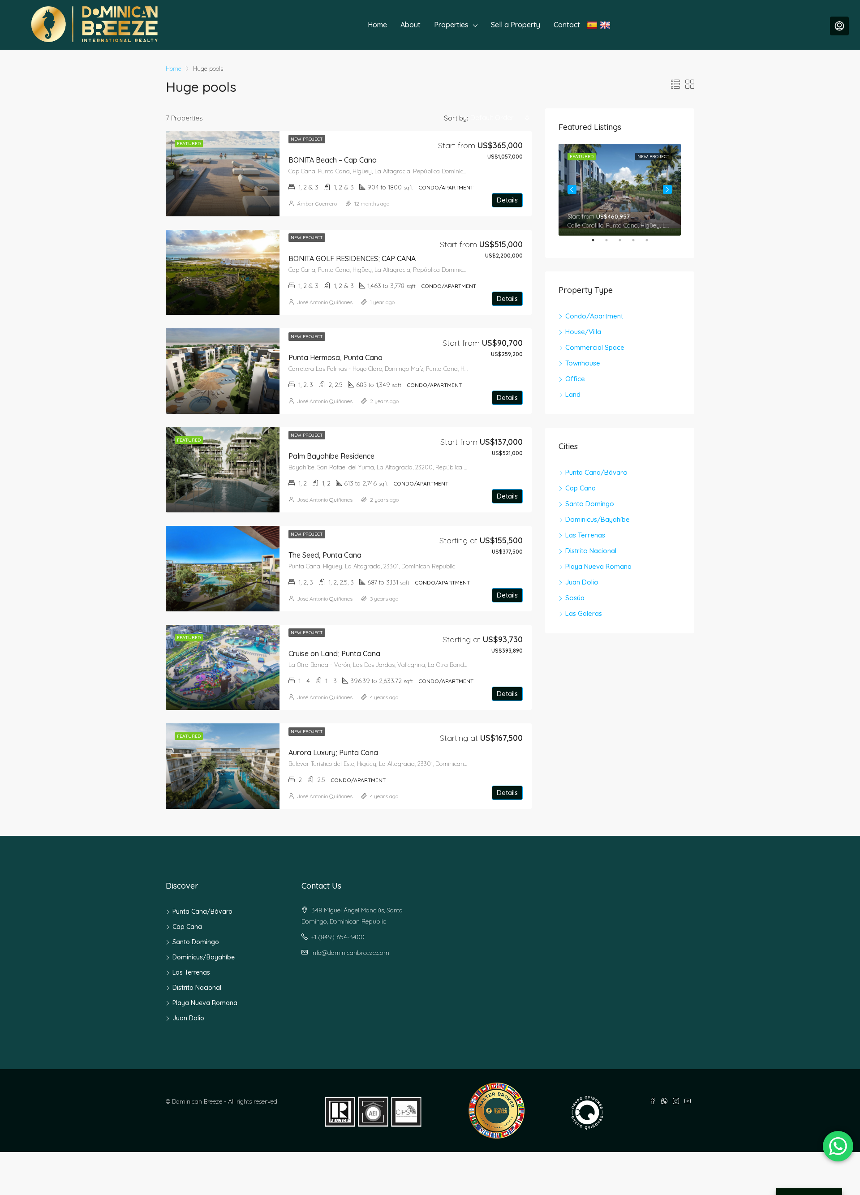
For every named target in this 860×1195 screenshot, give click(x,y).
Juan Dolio (581, 582)
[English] (606, 25)
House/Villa (583, 331)
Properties (451, 24)
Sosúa (575, 597)
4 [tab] (637, 243)
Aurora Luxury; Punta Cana (333, 752)
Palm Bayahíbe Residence (331, 455)
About (410, 24)
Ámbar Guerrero (317, 203)
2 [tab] (610, 243)
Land (572, 394)
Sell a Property (515, 24)
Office (575, 378)
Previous (572, 189)
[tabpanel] (620, 190)
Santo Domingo (589, 503)
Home (377, 24)
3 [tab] (624, 243)
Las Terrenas (585, 535)
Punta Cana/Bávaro (596, 472)
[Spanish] (593, 25)
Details (507, 200)
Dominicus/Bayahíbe (597, 519)
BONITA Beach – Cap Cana (332, 159)
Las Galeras (583, 613)
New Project (307, 139)
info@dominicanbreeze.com (350, 953)
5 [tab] (651, 243)
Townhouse (582, 363)
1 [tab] (597, 243)
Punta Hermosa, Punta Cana (335, 357)
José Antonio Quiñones (325, 302)
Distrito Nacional (590, 550)
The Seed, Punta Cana (324, 554)
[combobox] (500, 117)
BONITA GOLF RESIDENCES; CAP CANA (352, 258)
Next (667, 189)
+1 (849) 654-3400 (338, 937)
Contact (567, 24)
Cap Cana (580, 488)
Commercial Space (594, 347)
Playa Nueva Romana (598, 566)
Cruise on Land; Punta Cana (334, 653)
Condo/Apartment (594, 316)
